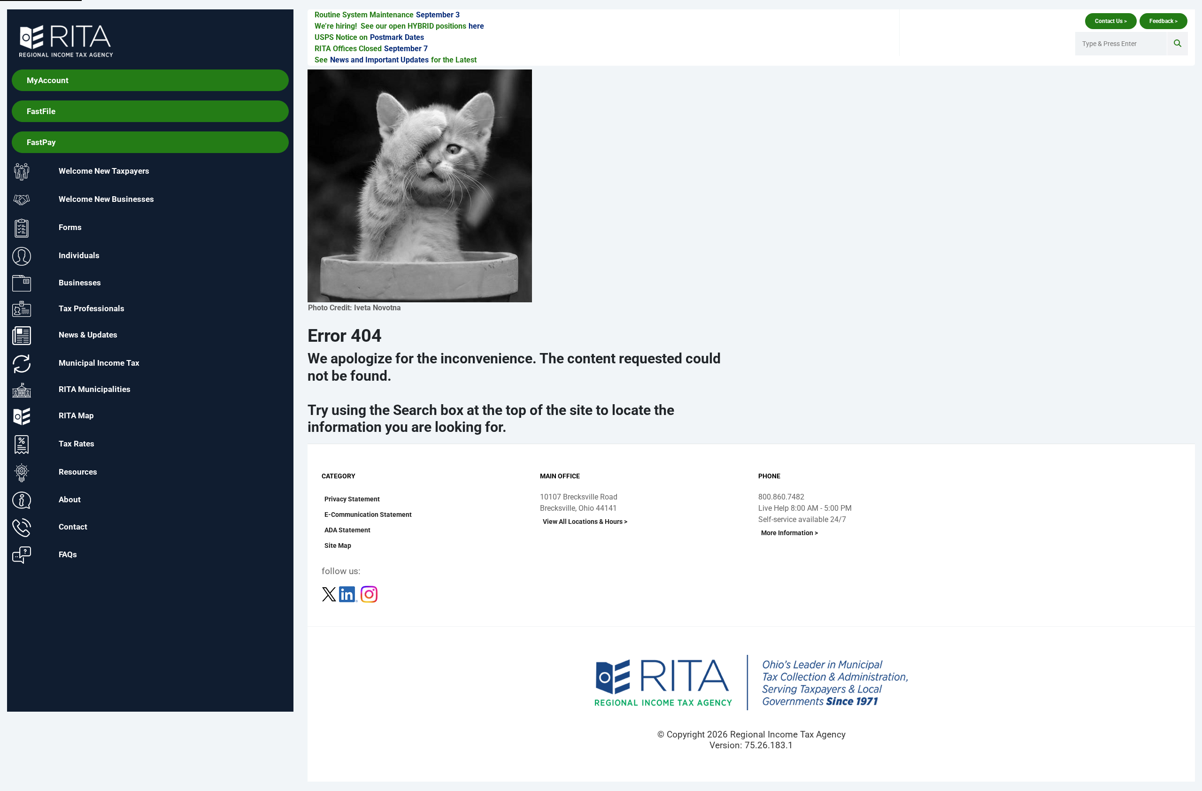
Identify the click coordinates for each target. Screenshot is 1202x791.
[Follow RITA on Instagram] (369, 594)
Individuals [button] (79, 256)
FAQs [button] (68, 554)
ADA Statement (347, 530)
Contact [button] (73, 527)
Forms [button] (70, 227)
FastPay (41, 142)
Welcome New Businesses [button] (106, 199)
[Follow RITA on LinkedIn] (349, 594)
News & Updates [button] (88, 335)
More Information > (789, 533)
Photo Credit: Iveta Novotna (354, 307)
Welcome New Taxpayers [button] (104, 171)
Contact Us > (1111, 21)
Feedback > (1163, 21)
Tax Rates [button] (76, 444)
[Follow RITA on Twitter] (330, 594)
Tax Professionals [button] (91, 308)
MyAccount (48, 80)
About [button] (70, 499)
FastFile (41, 111)
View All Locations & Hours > (585, 521)
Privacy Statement (352, 499)
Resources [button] (78, 472)
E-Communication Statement (368, 514)
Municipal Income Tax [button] (99, 363)
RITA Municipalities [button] (95, 389)
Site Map (337, 545)
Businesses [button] (80, 282)
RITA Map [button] (76, 416)
